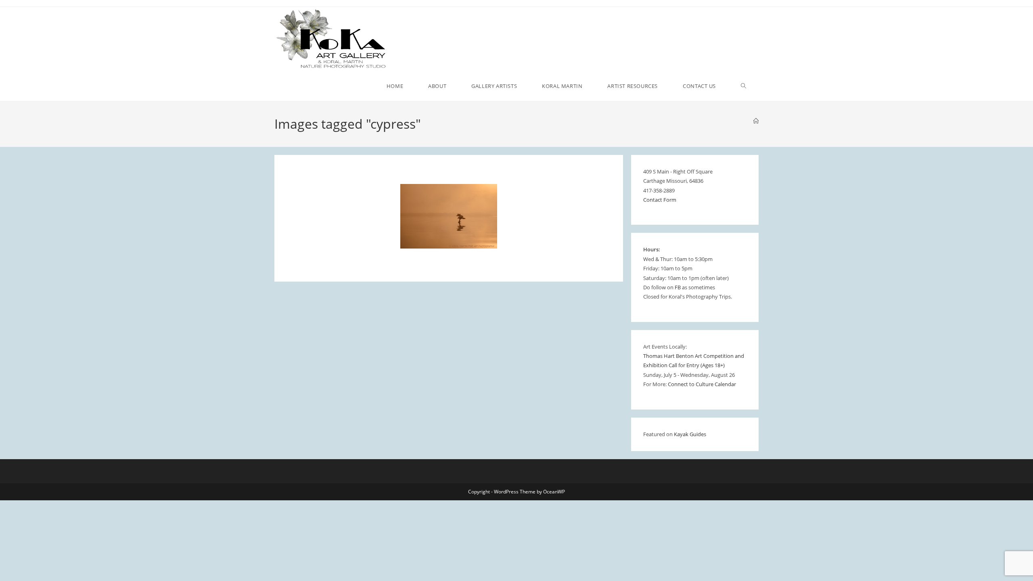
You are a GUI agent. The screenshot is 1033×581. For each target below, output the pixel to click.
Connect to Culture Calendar (702, 384)
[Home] (756, 121)
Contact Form (659, 199)
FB (678, 287)
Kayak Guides (690, 434)
